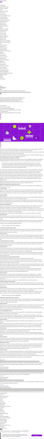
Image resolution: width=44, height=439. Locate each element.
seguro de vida (28, 323)
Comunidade (2, 412)
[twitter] (0, 118)
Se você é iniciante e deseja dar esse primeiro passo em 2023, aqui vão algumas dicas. (24, 293)
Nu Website (2, 401)
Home (1, 400)
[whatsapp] (0, 119)
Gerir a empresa (3, 397)
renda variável (31, 290)
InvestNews (2, 407)
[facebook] (0, 116)
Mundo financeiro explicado (5, 387)
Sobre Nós (2, 410)
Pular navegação (3, 0)
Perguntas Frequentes (4, 413)
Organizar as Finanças (4, 368)
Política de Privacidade (4, 416)
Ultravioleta (2, 426)
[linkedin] (0, 114)
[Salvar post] (1, 94)
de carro (41, 323)
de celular (36, 323)
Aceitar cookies (36, 435)
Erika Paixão (4, 105)
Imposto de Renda (3, 378)
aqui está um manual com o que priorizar (20, 341)
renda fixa (24, 290)
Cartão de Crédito (3, 420)
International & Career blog (5, 406)
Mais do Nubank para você (5, 425)
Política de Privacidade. (24, 435)
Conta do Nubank (3, 422)
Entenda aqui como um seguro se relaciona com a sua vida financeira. (28, 326)
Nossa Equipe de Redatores (5, 417)
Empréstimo (2, 423)
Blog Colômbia (3, 403)
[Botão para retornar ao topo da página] (0, 358)
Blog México (2, 404)
